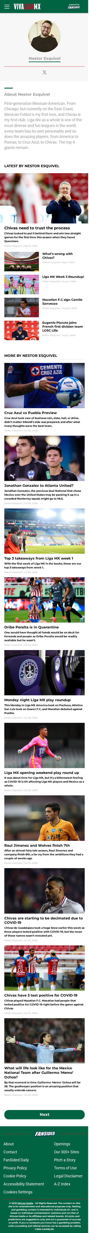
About (8, 1144)
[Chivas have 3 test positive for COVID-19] (44, 980)
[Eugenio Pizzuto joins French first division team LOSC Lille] (44, 330)
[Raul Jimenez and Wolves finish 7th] (44, 830)
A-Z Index (62, 1184)
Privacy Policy (15, 1168)
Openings (62, 1144)
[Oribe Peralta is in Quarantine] (44, 612)
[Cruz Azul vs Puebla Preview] (44, 397)
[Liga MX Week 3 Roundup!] (44, 284)
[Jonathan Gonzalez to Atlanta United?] (44, 470)
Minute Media (25, 1203)
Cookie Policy (14, 1176)
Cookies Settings (17, 1192)
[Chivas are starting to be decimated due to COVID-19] (44, 905)
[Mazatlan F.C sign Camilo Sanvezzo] (44, 307)
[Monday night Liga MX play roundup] (44, 684)
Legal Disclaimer (68, 1176)
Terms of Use (65, 1168)
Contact (10, 1152)
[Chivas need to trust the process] (44, 210)
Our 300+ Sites (66, 1152)
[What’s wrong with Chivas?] (44, 261)
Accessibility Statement (23, 1184)
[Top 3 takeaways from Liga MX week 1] (44, 541)
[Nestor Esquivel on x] (44, 72)
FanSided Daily (16, 1160)
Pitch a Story (65, 1160)
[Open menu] (7, 6)
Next (44, 1114)
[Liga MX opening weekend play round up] (44, 757)
